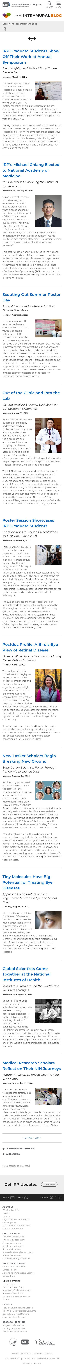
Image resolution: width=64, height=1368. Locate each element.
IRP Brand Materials (43, 1353)
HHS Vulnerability (20, 1358)
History (5, 1213)
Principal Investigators (13, 1240)
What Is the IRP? (10, 1210)
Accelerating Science (12, 1246)
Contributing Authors (20, 1148)
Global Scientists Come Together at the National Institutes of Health (26, 974)
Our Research (11, 1233)
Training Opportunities (13, 1328)
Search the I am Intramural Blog (19, 23)
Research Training (13, 1322)
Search (37, 1363)
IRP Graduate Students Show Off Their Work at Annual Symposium (30, 57)
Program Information (13, 1325)
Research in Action (11, 1249)
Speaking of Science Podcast (16, 1290)
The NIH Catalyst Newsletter (16, 1296)
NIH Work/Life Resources (14, 1331)
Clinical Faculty (9, 1269)
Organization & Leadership (15, 1219)
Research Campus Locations (16, 1225)
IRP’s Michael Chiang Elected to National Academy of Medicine (30, 170)
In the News (8, 1284)
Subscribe (49, 1184)
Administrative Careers (13, 1317)
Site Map (27, 1363)
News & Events (11, 1281)
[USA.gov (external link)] (44, 1341)
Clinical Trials (8, 1276)
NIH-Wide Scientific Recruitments (19, 1311)
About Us (8, 1207)
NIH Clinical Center (14, 1263)
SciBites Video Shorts (12, 1293)
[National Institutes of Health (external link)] (25, 1341)
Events (5, 1299)
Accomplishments (11, 1243)
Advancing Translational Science (18, 1273)
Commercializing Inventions (16, 1258)
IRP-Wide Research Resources (17, 1252)
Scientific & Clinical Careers (15, 1314)
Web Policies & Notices (48, 1358)
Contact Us (25, 1353)
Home (15, 1353)
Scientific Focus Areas (13, 1236)
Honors (6, 1216)
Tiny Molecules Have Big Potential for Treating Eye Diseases (27, 882)
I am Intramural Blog (12, 1287)
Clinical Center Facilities (14, 1266)
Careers (7, 1304)
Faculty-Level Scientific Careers (17, 1307)
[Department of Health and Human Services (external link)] (13, 1341)
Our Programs (9, 1222)
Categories (13, 1154)
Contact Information (12, 1228)
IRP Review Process (12, 1255)
